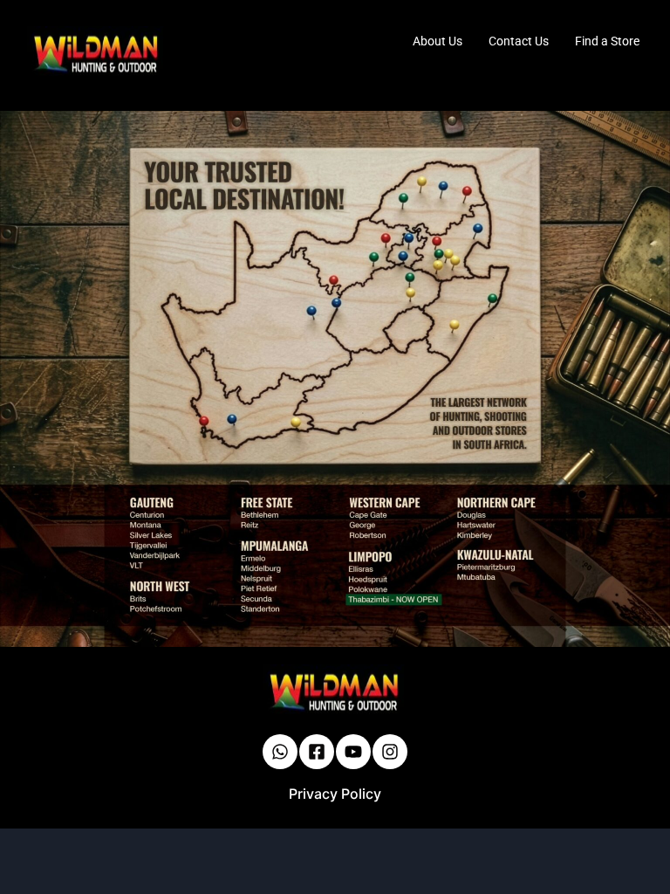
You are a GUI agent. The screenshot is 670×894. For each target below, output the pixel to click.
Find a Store (607, 41)
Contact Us (519, 41)
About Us (437, 41)
